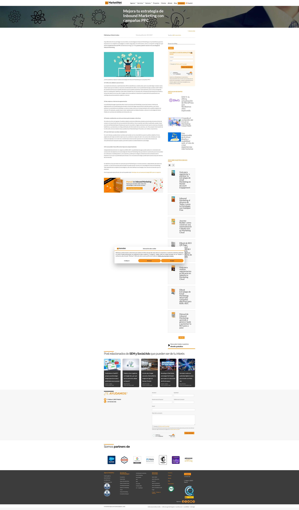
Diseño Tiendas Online (124, 483)
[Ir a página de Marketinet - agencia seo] (176, 460)
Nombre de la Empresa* (157, 399)
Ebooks (169, 478)
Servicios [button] (140, 3)
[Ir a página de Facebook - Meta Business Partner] (150, 460)
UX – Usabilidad (139, 487)
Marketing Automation (124, 485)
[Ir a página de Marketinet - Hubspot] (124, 460)
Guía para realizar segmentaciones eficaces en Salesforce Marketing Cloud (185, 273)
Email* (153, 406)
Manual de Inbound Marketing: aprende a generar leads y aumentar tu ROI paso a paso (185, 321)
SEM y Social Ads (177, 35)
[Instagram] (193, 501)
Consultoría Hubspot (124, 493)
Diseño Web (122, 479)
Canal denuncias (179, 506)
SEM (137, 481)
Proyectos (156, 3)
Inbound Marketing (124, 491)
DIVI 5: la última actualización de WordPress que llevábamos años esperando (188, 104)
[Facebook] (183, 501)
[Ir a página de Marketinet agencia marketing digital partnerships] (188, 460)
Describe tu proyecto (157, 413)
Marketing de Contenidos (141, 473)
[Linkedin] (188, 501)
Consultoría (122, 477)
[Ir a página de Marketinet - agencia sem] (137, 460)
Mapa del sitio (171, 483)
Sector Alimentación (156, 485)
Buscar (171, 48)
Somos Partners (107, 478)
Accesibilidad (186, 506)
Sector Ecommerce (156, 483)
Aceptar (172, 260)
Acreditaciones (107, 480)
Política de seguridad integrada (168, 506)
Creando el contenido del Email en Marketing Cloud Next (187, 122)
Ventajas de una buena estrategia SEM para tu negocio (146, 172)
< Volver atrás (191, 31)
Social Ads (138, 483)
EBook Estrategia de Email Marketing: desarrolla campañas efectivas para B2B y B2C (185, 297)
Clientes (163, 3)
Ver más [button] (181, 337)
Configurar (126, 260)
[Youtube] (191, 501)
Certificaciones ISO (108, 482)
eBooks (170, 3)
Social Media (138, 477)
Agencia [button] (132, 3)
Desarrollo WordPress (124, 481)
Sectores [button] (148, 3)
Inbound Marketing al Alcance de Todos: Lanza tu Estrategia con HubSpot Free (184, 204)
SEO (137, 479)
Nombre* (154, 392)
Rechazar (149, 260)
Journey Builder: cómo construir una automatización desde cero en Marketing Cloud (185, 227)
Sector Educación (155, 479)
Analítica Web (139, 485)
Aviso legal (192, 506)
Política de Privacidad (181, 64)
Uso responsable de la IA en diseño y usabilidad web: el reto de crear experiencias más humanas (188, 141)
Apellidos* (176, 392)
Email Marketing (139, 475)
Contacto (181, 3)
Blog (175, 3)
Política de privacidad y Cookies (154, 506)
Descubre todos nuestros (179, 345)
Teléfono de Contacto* (179, 399)
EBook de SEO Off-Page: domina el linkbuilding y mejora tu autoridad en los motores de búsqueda (185, 250)
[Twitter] (186, 501)
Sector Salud (154, 477)
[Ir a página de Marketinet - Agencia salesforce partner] (111, 460)
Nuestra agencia (107, 475)
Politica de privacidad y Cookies (166, 256)
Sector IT (154, 481)
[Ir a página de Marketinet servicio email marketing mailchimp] (163, 460)
